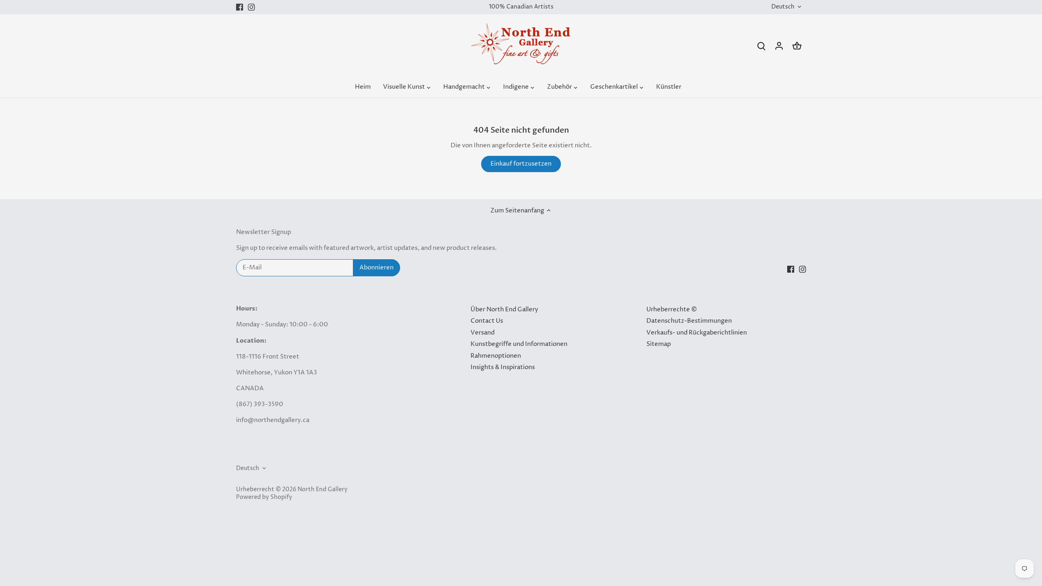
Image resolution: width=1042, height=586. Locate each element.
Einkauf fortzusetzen (521, 164)
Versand (483, 332)
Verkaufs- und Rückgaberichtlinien (696, 332)
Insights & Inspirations (503, 367)
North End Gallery (323, 489)
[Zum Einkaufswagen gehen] (797, 46)
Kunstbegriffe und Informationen (519, 344)
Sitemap (658, 344)
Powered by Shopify (264, 497)
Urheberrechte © (671, 309)
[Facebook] (239, 7)
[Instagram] (251, 7)
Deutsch (783, 7)
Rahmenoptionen (496, 356)
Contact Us (487, 321)
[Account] (779, 46)
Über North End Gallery (504, 309)
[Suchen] (761, 46)
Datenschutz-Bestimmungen (689, 321)
